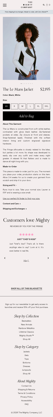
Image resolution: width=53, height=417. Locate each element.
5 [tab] (28, 83)
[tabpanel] (26, 48)
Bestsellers (26, 321)
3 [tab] (25, 83)
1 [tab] (21, 83)
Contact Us (26, 386)
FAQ (26, 404)
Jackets (26, 351)
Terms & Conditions (26, 393)
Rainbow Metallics (26, 328)
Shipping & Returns (26, 389)
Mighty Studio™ (26, 335)
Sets (27, 355)
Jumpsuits (26, 370)
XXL (46, 106)
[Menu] (8, 4)
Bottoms (26, 362)
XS (6, 106)
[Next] (48, 258)
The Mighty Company (28, 412)
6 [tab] (30, 83)
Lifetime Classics (26, 332)
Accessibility (26, 400)
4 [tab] (26, 83)
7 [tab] (32, 83)
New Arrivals (26, 324)
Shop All (26, 339)
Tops (26, 359)
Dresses (26, 366)
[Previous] (4, 258)
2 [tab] (23, 83)
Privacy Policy (26, 397)
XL (38, 106)
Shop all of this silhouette (26, 288)
